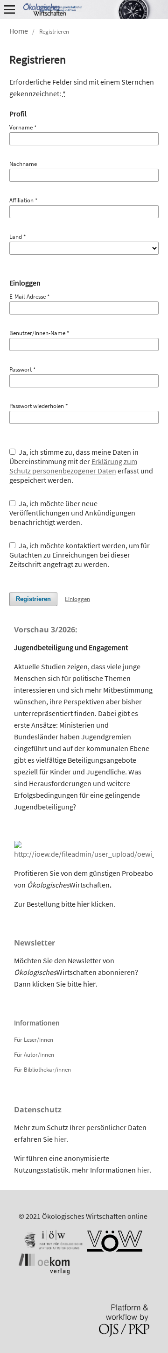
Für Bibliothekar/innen (42, 1070)
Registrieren (33, 598)
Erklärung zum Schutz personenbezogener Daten (73, 466)
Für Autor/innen (34, 1055)
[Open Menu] (9, 9)
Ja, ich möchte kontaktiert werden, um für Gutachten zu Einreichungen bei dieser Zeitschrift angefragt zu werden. (79, 555)
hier (83, 904)
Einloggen (77, 599)
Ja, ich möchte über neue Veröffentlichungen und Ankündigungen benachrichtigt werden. (72, 513)
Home (18, 31)
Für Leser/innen (33, 1040)
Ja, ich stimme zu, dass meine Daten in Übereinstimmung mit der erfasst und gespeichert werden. (81, 466)
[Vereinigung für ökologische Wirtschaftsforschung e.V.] (114, 1248)
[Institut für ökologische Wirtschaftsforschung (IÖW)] (52, 1248)
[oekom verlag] (44, 1271)
